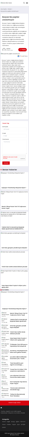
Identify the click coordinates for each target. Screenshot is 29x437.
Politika (9, 424)
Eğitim (17, 421)
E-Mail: (4, 133)
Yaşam (14, 424)
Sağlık (8, 421)
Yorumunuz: (5, 139)
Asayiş (13, 421)
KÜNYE (4, 427)
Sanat (4, 424)
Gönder (6, 163)
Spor (18, 424)
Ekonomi (23, 421)
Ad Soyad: (5, 126)
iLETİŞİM (23, 424)
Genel (4, 421)
